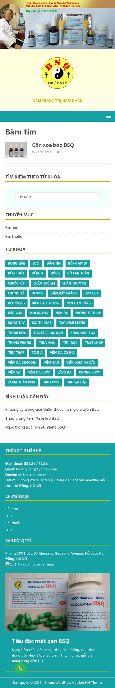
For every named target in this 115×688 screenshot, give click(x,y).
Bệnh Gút (16, 273)
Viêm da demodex (22, 362)
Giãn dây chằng (64, 293)
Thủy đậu (47, 343)
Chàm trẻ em (44, 283)
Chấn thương (74, 283)
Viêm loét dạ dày (80, 362)
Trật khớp (94, 343)
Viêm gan (51, 362)
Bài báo (11, 228)
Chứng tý (16, 293)
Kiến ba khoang (45, 303)
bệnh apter (77, 263)
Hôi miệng (16, 303)
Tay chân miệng (72, 323)
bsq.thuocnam (34, 475)
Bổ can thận (78, 273)
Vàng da (64, 372)
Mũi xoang (39, 313)
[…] (40, 661)
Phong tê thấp (88, 313)
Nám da (62, 313)
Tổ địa (37, 353)
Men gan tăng (79, 303)
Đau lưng (51, 382)
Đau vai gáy (76, 382)
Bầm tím (54, 263)
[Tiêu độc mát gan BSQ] (57, 602)
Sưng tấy (16, 323)
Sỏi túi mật (42, 323)
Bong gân (16, 263)
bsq (63, 152)
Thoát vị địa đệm (48, 333)
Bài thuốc (13, 236)
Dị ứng (37, 293)
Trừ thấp (16, 353)
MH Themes (93, 683)
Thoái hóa (17, 333)
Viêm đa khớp (39, 372)
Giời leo (91, 293)
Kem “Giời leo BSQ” (43, 418)
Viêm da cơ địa (62, 353)
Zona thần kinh (21, 382)
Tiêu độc (70, 343)
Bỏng (55, 273)
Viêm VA (14, 372)
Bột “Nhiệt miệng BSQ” (46, 427)
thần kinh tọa (83, 333)
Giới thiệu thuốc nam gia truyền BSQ (67, 409)
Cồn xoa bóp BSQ (53, 145)
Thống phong (19, 343)
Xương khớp (89, 372)
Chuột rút (17, 283)
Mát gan (15, 313)
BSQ (36, 263)
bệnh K (37, 273)
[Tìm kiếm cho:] (58, 196)
